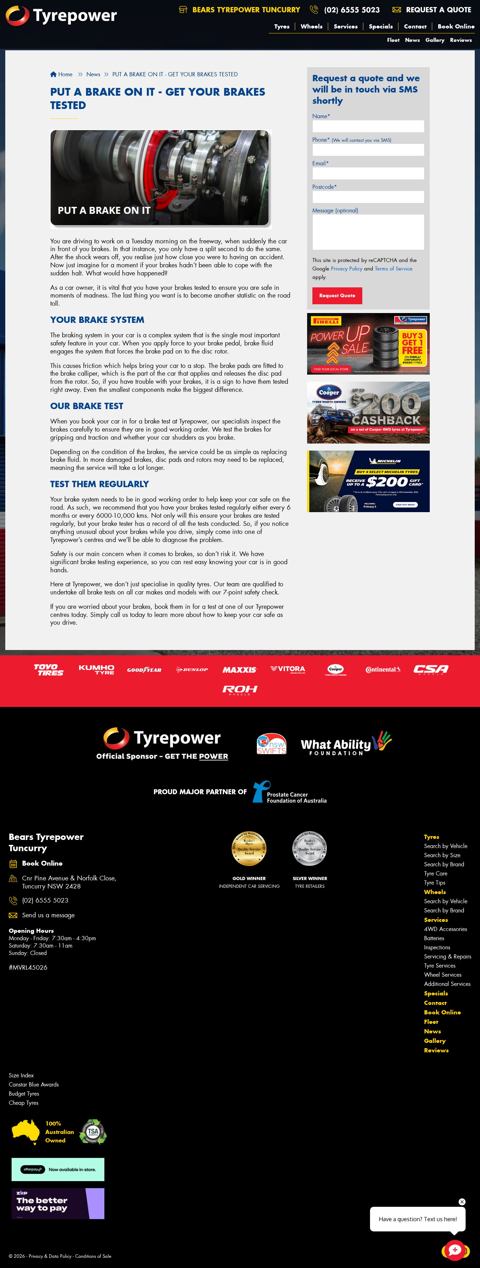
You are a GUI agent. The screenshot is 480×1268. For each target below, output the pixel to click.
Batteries (434, 938)
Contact (415, 26)
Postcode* (324, 187)
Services (346, 26)
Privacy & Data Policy (50, 1256)
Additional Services (447, 984)
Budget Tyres (24, 1093)
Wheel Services (442, 975)
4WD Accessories (445, 929)
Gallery (435, 40)
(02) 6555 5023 (352, 9)
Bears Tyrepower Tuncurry (245, 9)
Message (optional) (335, 210)
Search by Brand (444, 864)
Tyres (282, 26)
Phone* (351, 140)
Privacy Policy (346, 268)
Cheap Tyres (23, 1103)
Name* (321, 116)
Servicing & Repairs (447, 956)
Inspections (437, 947)
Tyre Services (439, 965)
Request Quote (337, 295)
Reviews (461, 40)
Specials (381, 26)
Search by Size (442, 855)
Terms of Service (394, 268)
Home (64, 74)
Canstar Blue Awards (34, 1084)
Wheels (312, 26)
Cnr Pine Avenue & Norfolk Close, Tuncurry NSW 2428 (69, 882)
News (412, 40)
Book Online (456, 26)
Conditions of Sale (93, 1256)
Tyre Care (435, 873)
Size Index (21, 1075)
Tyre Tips (434, 882)
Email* (320, 163)
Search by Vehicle (445, 846)
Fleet (393, 40)
